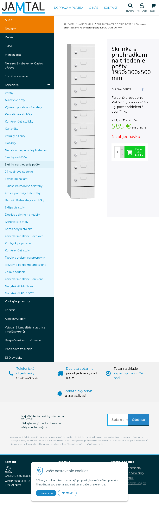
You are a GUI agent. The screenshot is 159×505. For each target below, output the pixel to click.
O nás (93, 7)
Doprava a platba (68, 7)
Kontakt (110, 7)
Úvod (70, 24)
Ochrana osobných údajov (128, 483)
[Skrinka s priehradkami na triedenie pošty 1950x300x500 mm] (81, 121)
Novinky (10, 28)
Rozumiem (46, 493)
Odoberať (138, 419)
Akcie (8, 20)
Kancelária (85, 24)
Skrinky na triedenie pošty (114, 24)
